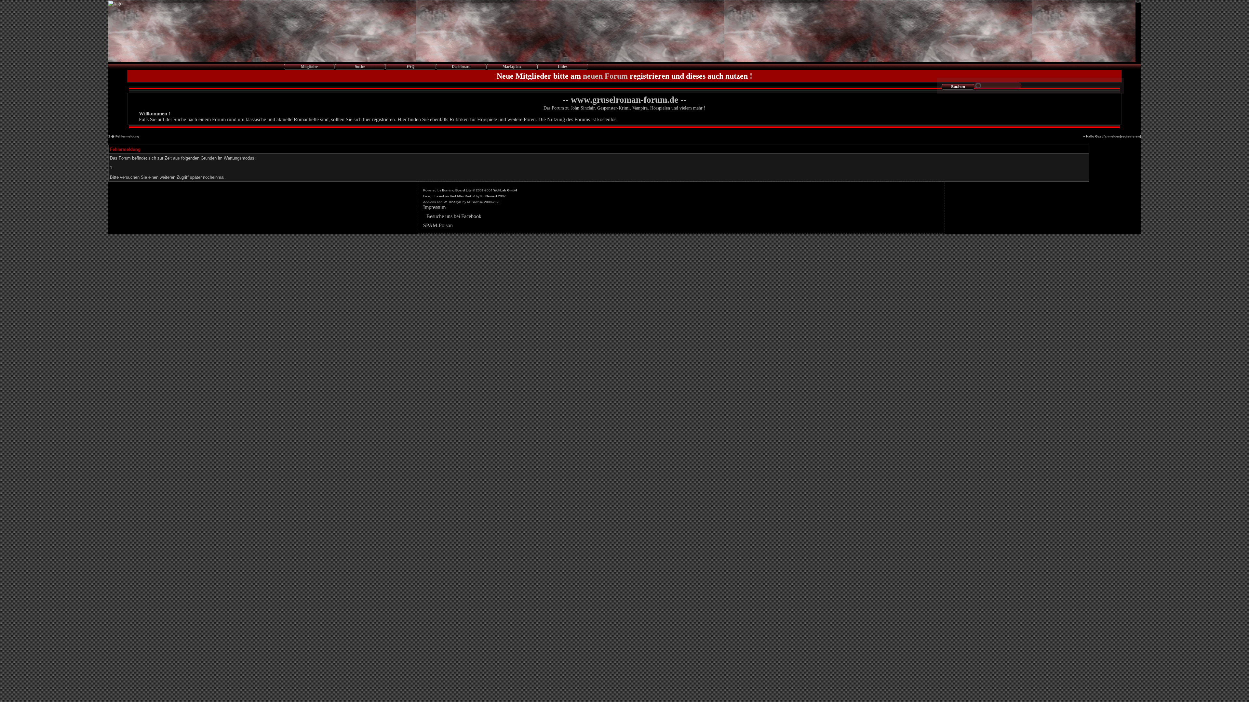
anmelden (1112, 136)
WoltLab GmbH (505, 190)
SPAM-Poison (438, 225)
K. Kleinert (488, 196)
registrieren (1130, 136)
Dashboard (461, 66)
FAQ (410, 66)
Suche (360, 66)
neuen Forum (605, 76)
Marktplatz (512, 66)
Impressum (434, 207)
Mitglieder (309, 66)
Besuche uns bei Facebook (453, 216)
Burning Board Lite (457, 190)
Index (563, 66)
